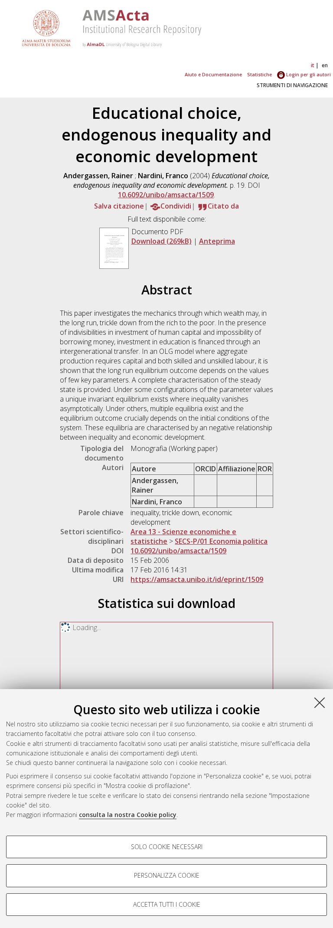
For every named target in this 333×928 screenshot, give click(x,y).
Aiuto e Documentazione (213, 74)
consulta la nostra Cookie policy (127, 814)
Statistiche (259, 74)
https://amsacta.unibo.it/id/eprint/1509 (197, 579)
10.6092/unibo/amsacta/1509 (166, 194)
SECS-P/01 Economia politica (221, 541)
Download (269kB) (161, 241)
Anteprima (217, 241)
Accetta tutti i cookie (166, 904)
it (312, 65)
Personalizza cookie (166, 875)
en (325, 65)
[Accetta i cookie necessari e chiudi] (319, 702)
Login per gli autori (308, 74)
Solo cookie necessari (166, 847)
